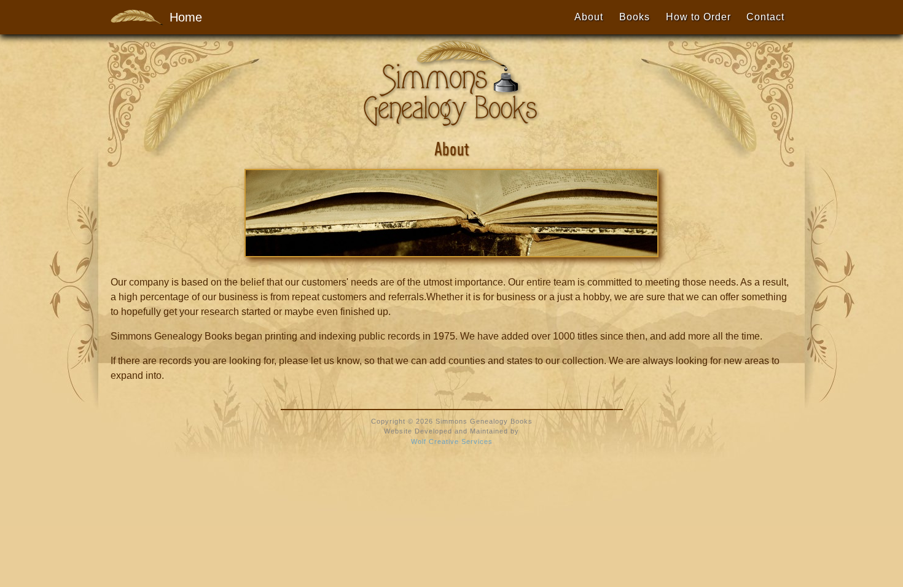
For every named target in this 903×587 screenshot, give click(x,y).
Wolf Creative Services (452, 441)
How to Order (698, 17)
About (588, 17)
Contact (765, 17)
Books (634, 17)
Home (180, 17)
